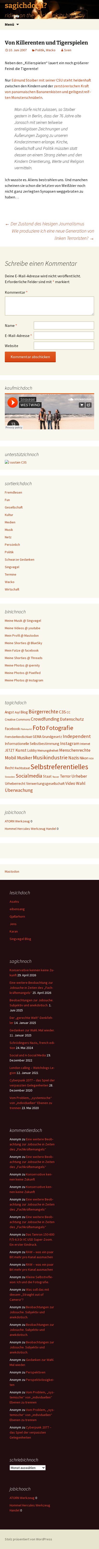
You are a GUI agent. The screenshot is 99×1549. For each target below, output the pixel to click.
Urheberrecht (15, 783)
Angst (9, 712)
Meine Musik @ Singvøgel (23, 620)
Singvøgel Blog (20, 939)
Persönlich (12, 544)
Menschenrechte (74, 750)
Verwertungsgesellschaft (45, 783)
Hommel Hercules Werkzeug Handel (30, 828)
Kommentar (16, 292)
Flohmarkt (26, 729)
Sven (67, 50)
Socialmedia (29, 776)
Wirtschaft (12, 589)
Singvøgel (12, 567)
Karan (14, 931)
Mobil (10, 758)
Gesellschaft (14, 507)
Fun (7, 500)
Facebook (12, 728)
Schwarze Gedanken (19, 559)
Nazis (73, 758)
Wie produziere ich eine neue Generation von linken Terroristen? (53, 234)
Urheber (79, 776)
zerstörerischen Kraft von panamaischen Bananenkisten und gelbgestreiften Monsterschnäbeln (48, 91)
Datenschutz (72, 719)
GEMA (37, 736)
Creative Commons (17, 719)
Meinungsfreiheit (47, 751)
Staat (47, 776)
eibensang (17, 909)
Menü (9, 24)
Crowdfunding (45, 719)
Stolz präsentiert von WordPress (28, 1539)
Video (70, 783)
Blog (24, 712)
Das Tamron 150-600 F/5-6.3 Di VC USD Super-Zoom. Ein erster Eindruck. (32, 1239)
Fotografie (59, 728)
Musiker (24, 758)
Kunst (20, 750)
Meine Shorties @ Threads (24, 658)
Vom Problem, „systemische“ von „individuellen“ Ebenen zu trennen (31, 1103)
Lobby (32, 750)
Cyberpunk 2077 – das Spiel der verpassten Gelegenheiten (30, 1432)
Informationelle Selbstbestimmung (32, 743)
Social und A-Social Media (28, 1055)
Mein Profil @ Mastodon (22, 635)
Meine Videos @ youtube (22, 628)
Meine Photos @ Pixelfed (23, 673)
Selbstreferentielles (59, 766)
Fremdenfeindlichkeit (18, 737)
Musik (9, 529)
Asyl (17, 712)
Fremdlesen (13, 492)
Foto (39, 728)
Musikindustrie (50, 757)
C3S (62, 712)
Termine (10, 574)
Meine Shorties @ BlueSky (23, 643)
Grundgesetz (52, 736)
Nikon (84, 758)
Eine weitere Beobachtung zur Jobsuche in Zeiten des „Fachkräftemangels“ (31, 987)
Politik (39, 50)
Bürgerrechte (43, 711)
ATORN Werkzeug (17, 821)
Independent (77, 736)
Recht (9, 768)
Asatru (14, 901)
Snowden (10, 776)
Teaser (55, 776)
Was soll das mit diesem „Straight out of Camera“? (29, 1294)
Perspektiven (35, 1372)
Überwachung (19, 790)
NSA (91, 758)
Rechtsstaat (22, 768)
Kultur (9, 515)
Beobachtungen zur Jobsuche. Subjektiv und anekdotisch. (32, 1312)
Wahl (80, 783)
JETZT (10, 750)
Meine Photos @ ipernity (22, 665)
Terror (65, 776)
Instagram (70, 743)
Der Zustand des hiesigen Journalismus (44, 224)
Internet (85, 744)
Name (11, 325)
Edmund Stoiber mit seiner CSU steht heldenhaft (51, 80)
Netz (8, 537)
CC (68, 712)
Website (11, 345)
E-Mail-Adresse (18, 335)
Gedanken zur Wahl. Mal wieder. (32, 1030)
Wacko (51, 50)
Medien (10, 522)
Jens (13, 924)
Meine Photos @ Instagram (24, 680)
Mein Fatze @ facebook (22, 650)
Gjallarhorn (17, 916)
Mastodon (12, 871)
